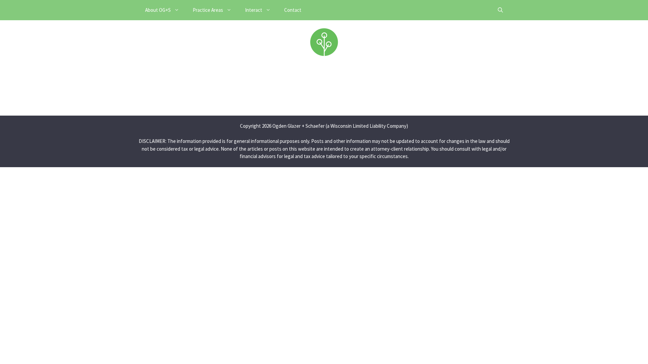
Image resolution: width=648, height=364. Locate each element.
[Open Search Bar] (500, 10)
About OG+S (158, 10)
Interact (253, 10)
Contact (292, 10)
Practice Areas (208, 10)
